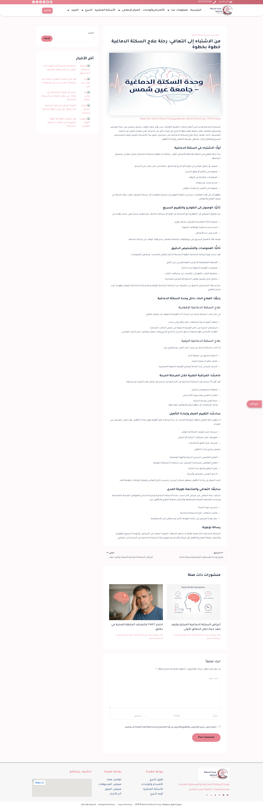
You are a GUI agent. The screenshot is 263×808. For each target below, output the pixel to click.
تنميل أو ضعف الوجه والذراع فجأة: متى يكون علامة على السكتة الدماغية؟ (59, 96)
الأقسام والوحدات (154, 10)
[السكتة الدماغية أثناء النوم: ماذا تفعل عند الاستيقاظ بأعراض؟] (84, 70)
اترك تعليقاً (145, 119)
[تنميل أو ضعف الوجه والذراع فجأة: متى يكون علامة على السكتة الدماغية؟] (84, 96)
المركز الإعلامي (131, 10)
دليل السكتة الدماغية (201, 35)
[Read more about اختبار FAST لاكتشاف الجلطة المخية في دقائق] (136, 602)
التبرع (88, 10)
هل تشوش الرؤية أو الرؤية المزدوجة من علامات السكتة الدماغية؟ (61, 123)
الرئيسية (195, 10)
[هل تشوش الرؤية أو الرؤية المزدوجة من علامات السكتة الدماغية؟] (84, 123)
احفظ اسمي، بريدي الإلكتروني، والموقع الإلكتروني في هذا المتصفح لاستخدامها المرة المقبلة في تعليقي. (170, 727)
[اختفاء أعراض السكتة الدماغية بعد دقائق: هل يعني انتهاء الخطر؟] (84, 109)
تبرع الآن (255, 404)
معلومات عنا (179, 10)
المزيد (75, 10)
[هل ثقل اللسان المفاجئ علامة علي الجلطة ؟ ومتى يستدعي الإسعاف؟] (84, 83)
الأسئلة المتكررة (105, 10)
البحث (91, 33)
